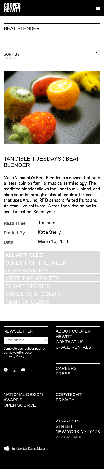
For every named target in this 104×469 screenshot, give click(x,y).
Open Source (20, 405)
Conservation (27, 270)
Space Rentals (73, 347)
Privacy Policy (14, 356)
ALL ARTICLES (24, 255)
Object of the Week (36, 263)
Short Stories (27, 286)
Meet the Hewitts (32, 278)
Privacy (65, 399)
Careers (66, 368)
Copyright (69, 394)
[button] (98, 8)
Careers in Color (32, 294)
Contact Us (70, 341)
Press (63, 373)
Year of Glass (27, 301)
